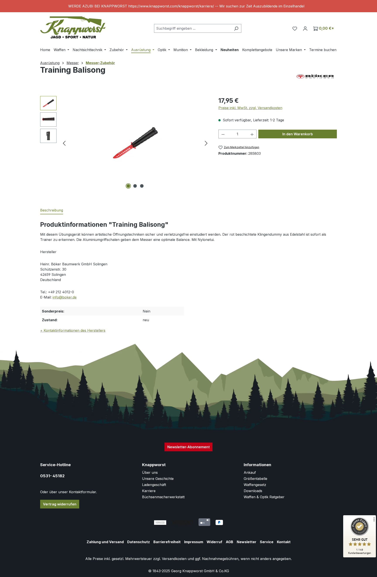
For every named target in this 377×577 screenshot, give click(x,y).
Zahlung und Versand (105, 542)
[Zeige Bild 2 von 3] (135, 186)
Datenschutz (138, 542)
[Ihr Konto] (305, 28)
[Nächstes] (206, 143)
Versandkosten (174, 558)
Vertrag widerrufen (59, 504)
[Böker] (315, 76)
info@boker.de (65, 297)
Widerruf (214, 542)
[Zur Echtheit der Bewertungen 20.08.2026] (359, 556)
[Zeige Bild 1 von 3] (128, 186)
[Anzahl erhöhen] (252, 134)
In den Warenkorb (297, 134)
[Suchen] (236, 28)
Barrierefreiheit (167, 542)
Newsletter (246, 542)
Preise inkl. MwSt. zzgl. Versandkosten (250, 108)
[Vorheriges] (64, 143)
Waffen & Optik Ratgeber (264, 497)
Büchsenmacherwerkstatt (163, 497)
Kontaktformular (82, 492)
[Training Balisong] (135, 143)
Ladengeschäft (154, 485)
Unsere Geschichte (158, 478)
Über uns (150, 472)
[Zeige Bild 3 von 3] (142, 186)
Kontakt (284, 542)
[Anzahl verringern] (223, 134)
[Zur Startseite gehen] (73, 27)
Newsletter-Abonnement (188, 447)
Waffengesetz (255, 485)
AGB (229, 542)
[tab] (51, 210)
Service (266, 542)
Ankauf (250, 472)
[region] (188, 6)
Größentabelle (255, 478)
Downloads (253, 491)
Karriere (149, 491)
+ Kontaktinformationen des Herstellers (72, 330)
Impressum (193, 542)
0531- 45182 (52, 476)
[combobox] (192, 28)
